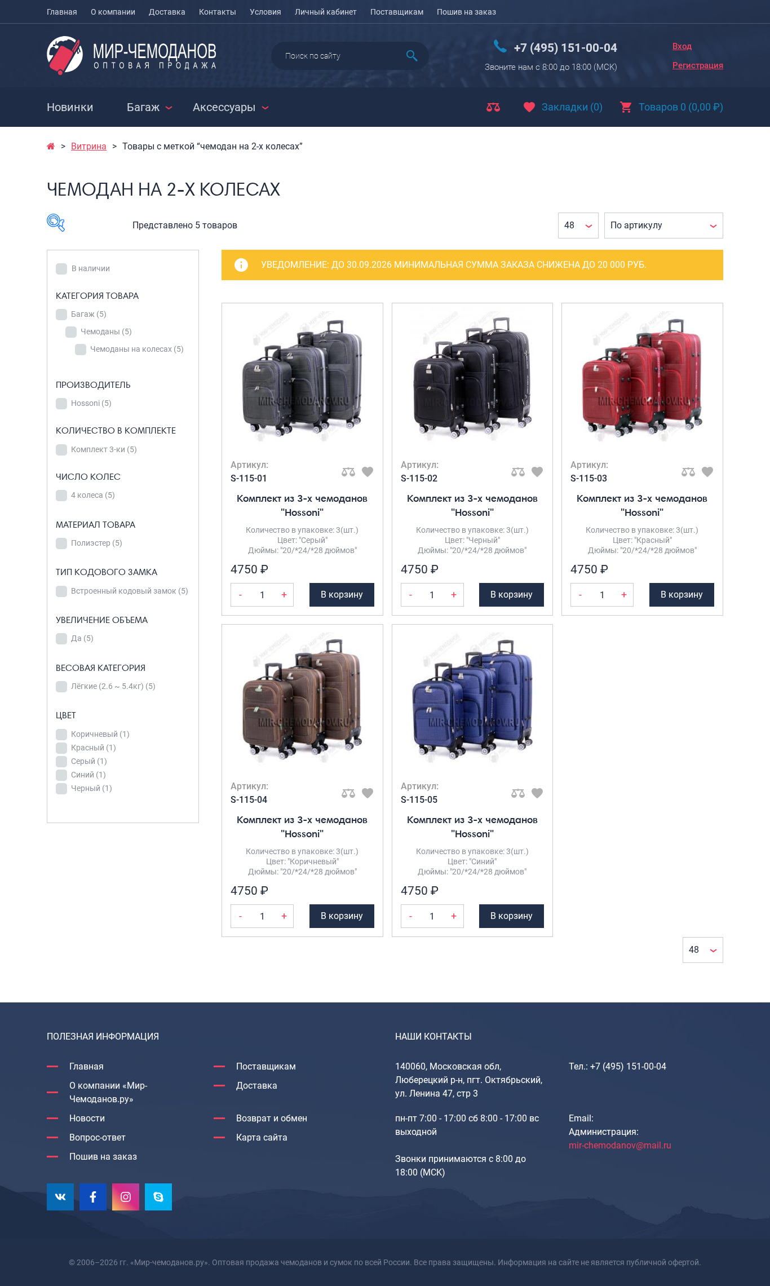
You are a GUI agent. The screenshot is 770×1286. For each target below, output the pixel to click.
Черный (91, 788)
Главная (62, 11)
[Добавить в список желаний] (367, 472)
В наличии (91, 268)
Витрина (89, 146)
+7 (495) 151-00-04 (565, 48)
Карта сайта (261, 1137)
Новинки (70, 107)
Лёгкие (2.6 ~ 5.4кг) (113, 686)
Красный (93, 747)
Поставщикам (396, 11)
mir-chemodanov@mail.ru (620, 1145)
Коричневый (100, 734)
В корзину (342, 594)
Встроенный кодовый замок (129, 590)
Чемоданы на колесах (137, 348)
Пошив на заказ (466, 11)
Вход (682, 46)
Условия (265, 11)
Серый (89, 761)
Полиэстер (96, 542)
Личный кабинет (326, 11)
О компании (113, 11)
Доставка (167, 11)
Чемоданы (106, 331)
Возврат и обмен (271, 1118)
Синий (88, 774)
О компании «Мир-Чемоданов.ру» (108, 1092)
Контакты (217, 11)
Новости (87, 1118)
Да (82, 638)
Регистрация (697, 65)
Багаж (89, 314)
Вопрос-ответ (97, 1137)
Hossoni (91, 403)
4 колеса (93, 495)
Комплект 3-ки (104, 449)
